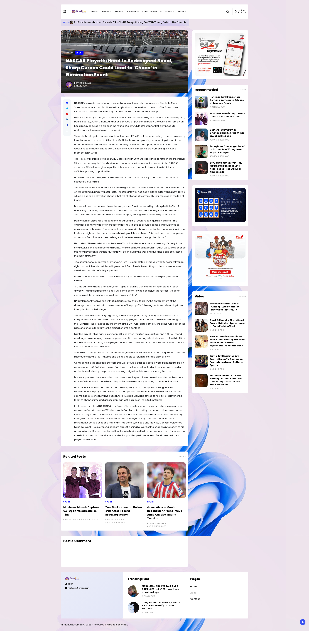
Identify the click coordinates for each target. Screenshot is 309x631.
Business (131, 11)
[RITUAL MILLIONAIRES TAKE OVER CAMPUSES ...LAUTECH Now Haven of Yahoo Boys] (133, 591)
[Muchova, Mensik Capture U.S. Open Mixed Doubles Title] (82, 480)
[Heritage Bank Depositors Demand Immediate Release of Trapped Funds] (201, 102)
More (181, 11)
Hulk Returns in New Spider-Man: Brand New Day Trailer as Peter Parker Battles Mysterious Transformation (227, 341)
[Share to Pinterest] (67, 114)
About (193, 592)
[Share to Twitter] (67, 108)
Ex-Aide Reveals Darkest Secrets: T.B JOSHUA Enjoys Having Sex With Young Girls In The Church (130, 22)
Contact (195, 599)
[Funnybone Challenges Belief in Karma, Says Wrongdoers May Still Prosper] (201, 151)
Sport (168, 11)
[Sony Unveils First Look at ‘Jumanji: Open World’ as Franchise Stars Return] (201, 308)
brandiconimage (118, 624)
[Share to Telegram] (67, 125)
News (66, 22)
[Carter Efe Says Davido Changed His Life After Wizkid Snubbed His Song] (201, 135)
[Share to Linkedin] (67, 119)
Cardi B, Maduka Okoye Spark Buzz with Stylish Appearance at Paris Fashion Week (227, 323)
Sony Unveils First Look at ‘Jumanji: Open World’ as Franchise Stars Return (224, 306)
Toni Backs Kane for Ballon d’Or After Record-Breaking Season (123, 510)
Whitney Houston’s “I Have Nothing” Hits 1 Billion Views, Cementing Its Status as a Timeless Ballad (226, 380)
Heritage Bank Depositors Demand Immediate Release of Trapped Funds (227, 100)
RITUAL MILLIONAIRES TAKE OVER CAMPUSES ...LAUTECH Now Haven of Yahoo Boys (161, 589)
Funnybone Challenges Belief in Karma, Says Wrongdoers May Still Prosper (227, 149)
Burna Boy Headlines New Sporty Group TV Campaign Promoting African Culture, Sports (226, 361)
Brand (105, 11)
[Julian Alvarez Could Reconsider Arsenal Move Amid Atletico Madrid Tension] (166, 480)
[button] (67, 131)
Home (94, 11)
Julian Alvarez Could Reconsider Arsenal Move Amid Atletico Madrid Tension (164, 512)
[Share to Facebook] (67, 103)
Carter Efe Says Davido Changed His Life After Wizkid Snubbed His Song (227, 133)
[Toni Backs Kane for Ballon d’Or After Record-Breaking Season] (124, 480)
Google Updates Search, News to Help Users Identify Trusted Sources (161, 605)
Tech (118, 11)
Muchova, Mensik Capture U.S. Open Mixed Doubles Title (81, 510)
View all (182, 456)
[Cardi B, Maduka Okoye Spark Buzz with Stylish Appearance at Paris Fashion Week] (201, 325)
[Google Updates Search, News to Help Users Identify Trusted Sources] (133, 607)
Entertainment (150, 11)
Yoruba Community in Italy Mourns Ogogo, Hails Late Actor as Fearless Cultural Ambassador (226, 167)
